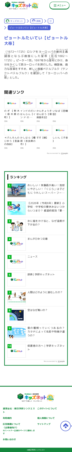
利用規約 (7, 418)
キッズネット (16, 21)
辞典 (38, 21)
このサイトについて (47, 408)
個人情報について (46, 418)
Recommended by (53, 153)
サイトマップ (43, 424)
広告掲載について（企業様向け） (19, 428)
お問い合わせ (9, 439)
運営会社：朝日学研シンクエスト (19, 410)
